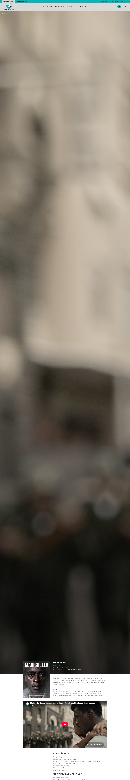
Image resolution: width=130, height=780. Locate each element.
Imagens (71, 6)
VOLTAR (3, 13)
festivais (47, 6)
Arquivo (83, 6)
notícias (59, 6)
